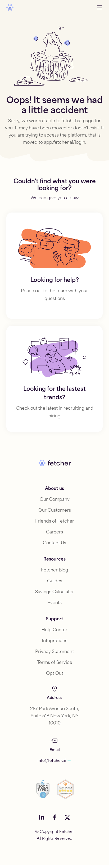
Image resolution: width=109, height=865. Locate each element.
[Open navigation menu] (99, 7)
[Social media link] (42, 817)
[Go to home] (9, 7)
